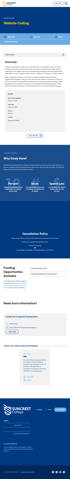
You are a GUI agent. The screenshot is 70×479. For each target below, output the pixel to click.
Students (39, 409)
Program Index (8, 10)
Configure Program (11, 41)
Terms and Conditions (27, 472)
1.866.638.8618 (18, 425)
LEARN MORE (12, 332)
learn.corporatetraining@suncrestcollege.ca (23, 327)
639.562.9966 (13, 324)
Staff (49, 409)
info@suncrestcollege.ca (22, 433)
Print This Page (33, 135)
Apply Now (58, 3)
